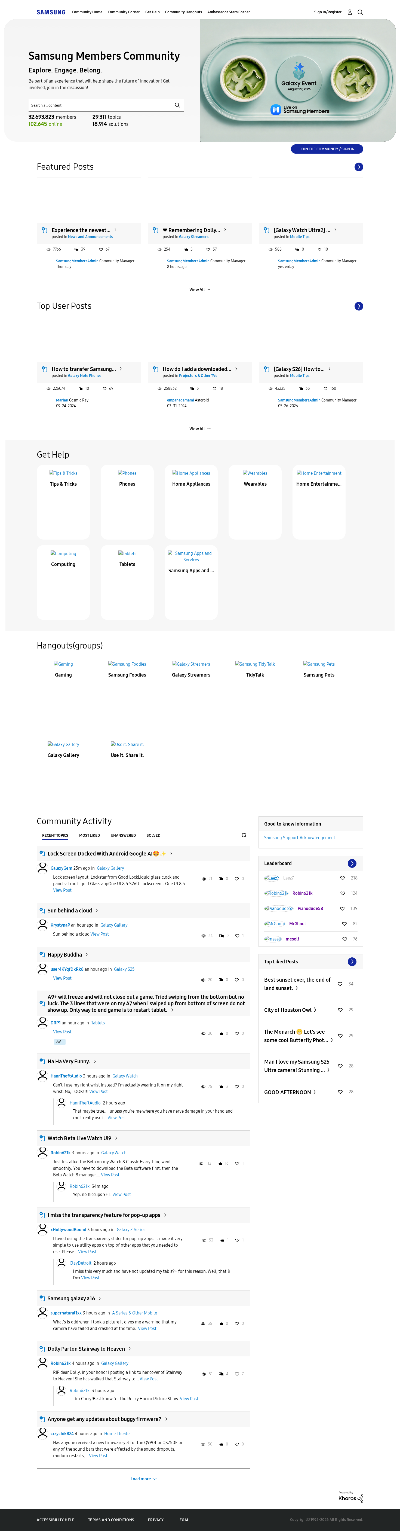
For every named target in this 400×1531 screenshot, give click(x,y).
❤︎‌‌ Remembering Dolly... (191, 230)
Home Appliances (191, 484)
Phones (127, 484)
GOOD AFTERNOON (288, 1092)
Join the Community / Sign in (327, 149)
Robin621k (61, 1152)
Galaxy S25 (124, 969)
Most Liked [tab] (89, 835)
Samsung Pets (319, 675)
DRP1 (56, 1022)
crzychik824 (62, 1433)
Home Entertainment (319, 484)
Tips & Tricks (63, 484)
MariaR (62, 400)
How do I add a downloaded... (197, 369)
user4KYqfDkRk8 (67, 969)
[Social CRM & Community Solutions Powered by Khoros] (351, 1496)
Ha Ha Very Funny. (69, 1061)
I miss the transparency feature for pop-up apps (104, 1215)
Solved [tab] (153, 835)
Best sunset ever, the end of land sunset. (297, 983)
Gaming (63, 675)
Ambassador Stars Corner (228, 12)
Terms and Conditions (111, 1520)
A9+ (59, 1041)
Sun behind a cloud (70, 910)
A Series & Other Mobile (134, 1313)
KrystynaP (60, 925)
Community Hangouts (183, 12)
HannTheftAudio (66, 1076)
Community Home (87, 12)
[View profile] (42, 868)
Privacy (156, 1520)
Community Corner (124, 12)
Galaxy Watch (125, 1076)
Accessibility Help (56, 1520)
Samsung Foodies (127, 675)
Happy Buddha (65, 954)
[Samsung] (51, 12)
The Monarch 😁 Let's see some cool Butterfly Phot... (296, 1035)
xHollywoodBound (68, 1229)
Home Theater (117, 1433)
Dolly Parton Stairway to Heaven (86, 1349)
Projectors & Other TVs (198, 375)
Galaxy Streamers (193, 237)
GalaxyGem (61, 868)
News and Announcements (90, 237)
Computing (63, 564)
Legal (183, 1520)
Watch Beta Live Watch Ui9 (79, 1138)
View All (197, 289)
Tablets (127, 564)
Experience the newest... (81, 230)
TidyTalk (255, 675)
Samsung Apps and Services (191, 571)
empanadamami (180, 400)
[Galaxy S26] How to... (299, 369)
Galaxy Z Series (131, 1229)
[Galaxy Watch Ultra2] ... (302, 230)
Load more (141, 1478)
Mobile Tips (299, 237)
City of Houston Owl (288, 1010)
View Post (62, 890)
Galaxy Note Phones (84, 375)
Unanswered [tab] (123, 835)
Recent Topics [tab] (55, 835)
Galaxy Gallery (63, 755)
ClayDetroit (80, 1263)
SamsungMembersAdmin (77, 261)
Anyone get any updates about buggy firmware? (104, 1419)
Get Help (152, 12)
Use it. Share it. (127, 755)
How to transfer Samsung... (84, 369)
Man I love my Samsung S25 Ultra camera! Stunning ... (297, 1065)
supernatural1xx (66, 1313)
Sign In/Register (328, 12)
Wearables (255, 484)
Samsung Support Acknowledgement (299, 837)
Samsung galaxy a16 (71, 1298)
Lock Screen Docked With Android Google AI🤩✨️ (107, 853)
